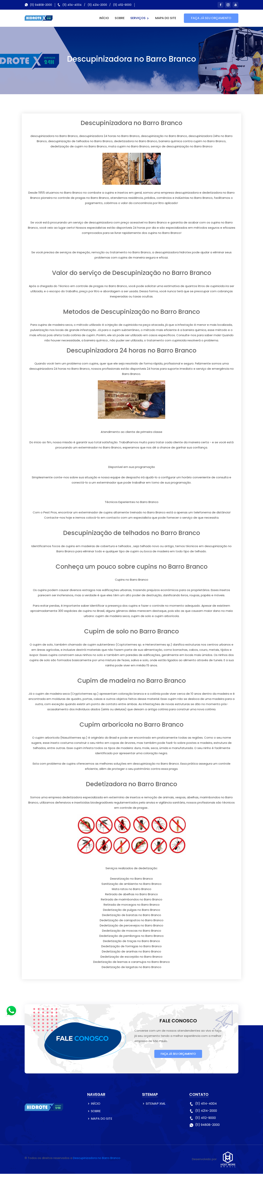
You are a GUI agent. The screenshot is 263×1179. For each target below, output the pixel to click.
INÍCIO (104, 18)
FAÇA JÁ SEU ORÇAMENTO (211, 18)
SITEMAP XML (155, 1103)
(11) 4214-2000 (97, 5)
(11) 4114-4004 (72, 5)
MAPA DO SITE (165, 18)
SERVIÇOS (138, 18)
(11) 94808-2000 (41, 5)
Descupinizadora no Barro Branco (96, 1158)
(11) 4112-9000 (122, 5)
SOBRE (120, 18)
